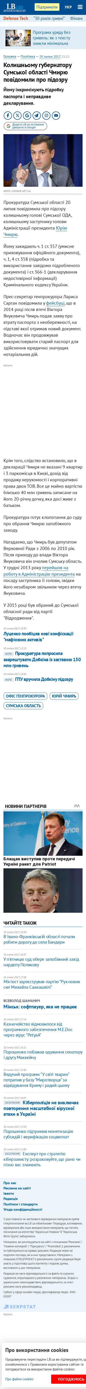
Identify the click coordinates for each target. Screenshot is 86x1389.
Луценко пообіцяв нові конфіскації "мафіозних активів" (38, 637)
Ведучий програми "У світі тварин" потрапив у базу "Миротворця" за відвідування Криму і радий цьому (36, 1079)
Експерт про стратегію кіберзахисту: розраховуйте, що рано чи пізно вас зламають (41, 1159)
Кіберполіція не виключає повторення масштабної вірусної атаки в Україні (40, 1108)
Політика (28, 56)
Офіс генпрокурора (25, 696)
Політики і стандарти (20, 1204)
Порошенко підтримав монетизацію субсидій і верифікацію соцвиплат (38, 1134)
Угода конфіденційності (22, 1209)
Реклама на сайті (17, 1188)
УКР (68, 7)
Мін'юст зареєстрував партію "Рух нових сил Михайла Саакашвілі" (41, 984)
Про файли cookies (19, 1379)
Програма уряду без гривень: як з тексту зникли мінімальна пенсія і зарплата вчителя (51, 43)
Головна (9, 56)
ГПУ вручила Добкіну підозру (39, 679)
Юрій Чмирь (64, 696)
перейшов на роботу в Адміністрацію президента (39, 571)
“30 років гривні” (49, 18)
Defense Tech (15, 18)
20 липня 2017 (49, 56)
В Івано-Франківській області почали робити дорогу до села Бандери (39, 939)
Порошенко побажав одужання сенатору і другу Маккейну (42, 1054)
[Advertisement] (43, 411)
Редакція (10, 1198)
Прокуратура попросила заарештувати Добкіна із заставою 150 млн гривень (42, 659)
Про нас (9, 1183)
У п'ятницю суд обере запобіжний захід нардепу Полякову (41, 962)
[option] (43, 37)
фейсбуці (55, 303)
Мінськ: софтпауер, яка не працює (40, 1006)
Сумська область (23, 705)
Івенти (8, 1193)
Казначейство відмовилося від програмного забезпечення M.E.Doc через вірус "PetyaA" (37, 1029)
